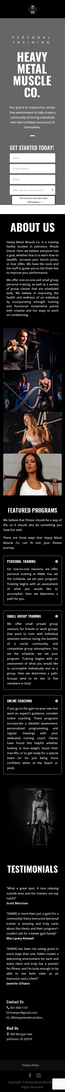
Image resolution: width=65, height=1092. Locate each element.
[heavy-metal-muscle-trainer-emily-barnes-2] (32, 453)
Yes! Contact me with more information (33, 200)
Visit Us (12, 1028)
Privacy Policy (30, 1065)
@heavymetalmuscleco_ (27, 1018)
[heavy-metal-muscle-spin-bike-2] (32, 369)
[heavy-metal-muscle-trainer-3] (32, 494)
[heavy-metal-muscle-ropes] (32, 411)
